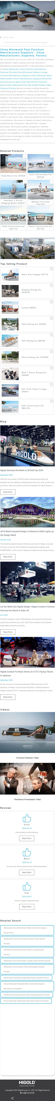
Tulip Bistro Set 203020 (13, 176)
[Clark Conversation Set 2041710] (24, 207)
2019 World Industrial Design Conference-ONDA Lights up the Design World (27, 533)
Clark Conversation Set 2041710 (13, 227)
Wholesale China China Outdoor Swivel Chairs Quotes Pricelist (24, 941)
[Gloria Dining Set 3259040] (51, 351)
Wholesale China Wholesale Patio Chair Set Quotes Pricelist (27, 995)
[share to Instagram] (37, 1098)
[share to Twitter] (32, 1098)
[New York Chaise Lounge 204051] (51, 384)
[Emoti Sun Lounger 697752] (51, 269)
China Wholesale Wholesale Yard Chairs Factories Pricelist (26, 1001)
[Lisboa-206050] (51, 302)
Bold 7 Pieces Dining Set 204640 (34, 374)
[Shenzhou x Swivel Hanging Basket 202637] (24, 182)
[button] (0, 15)
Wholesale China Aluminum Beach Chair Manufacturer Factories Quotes (26, 82)
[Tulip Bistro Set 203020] (24, 156)
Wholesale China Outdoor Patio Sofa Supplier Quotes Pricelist (24, 969)
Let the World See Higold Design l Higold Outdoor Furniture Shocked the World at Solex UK (27, 608)
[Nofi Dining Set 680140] (51, 335)
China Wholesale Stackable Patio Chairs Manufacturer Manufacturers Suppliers (24, 986)
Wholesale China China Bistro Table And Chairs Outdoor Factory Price (25, 930)
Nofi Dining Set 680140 (33, 341)
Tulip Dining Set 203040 (34, 324)
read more (7, 492)
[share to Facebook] (17, 1098)
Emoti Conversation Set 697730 (40, 227)
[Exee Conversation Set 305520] (51, 156)
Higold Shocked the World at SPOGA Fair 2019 (21, 470)
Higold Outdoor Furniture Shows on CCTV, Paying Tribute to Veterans (26, 673)
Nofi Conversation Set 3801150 (33, 407)
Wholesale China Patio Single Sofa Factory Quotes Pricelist (26, 978)
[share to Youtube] (22, 1098)
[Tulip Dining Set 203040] (51, 318)
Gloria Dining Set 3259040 (35, 357)
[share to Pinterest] (42, 1098)
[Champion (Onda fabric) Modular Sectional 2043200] (51, 182)
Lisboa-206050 (29, 308)
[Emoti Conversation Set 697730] (51, 207)
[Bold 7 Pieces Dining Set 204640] (51, 368)
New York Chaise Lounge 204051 (34, 390)
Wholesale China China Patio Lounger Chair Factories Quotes (27, 961)
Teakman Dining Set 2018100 (31, 291)
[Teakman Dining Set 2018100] (51, 285)
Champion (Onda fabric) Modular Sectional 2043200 (40, 202)
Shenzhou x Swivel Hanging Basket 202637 (13, 202)
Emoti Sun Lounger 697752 (35, 274)
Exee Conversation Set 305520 (40, 176)
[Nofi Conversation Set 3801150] (51, 401)
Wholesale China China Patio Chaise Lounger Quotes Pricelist (24, 952)
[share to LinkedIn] (27, 1098)
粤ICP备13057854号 (27, 1093)
